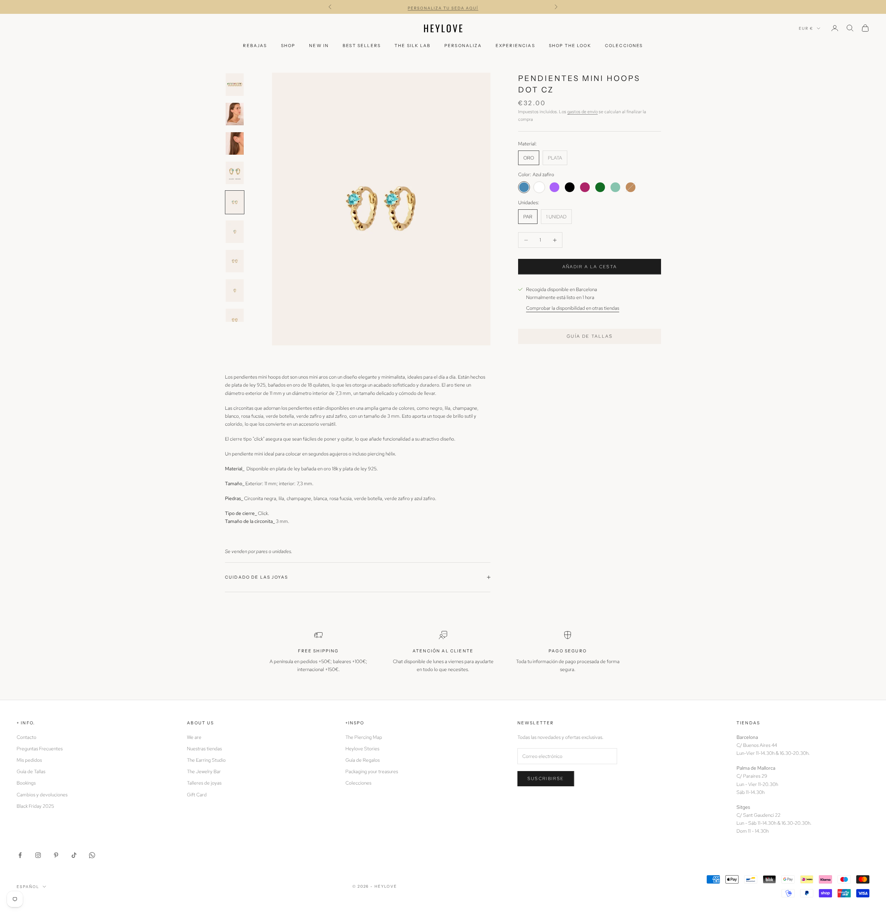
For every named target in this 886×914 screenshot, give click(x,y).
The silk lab (413, 45)
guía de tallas (590, 336)
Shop (288, 45)
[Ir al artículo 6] (234, 232)
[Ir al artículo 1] (234, 85)
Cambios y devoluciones (42, 794)
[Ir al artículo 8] (234, 290)
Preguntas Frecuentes (40, 748)
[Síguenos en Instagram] (38, 855)
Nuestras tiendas (204, 748)
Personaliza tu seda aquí (443, 6)
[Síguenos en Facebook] (20, 855)
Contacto (26, 737)
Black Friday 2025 (35, 806)
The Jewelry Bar (204, 771)
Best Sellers (362, 45)
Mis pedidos (29, 760)
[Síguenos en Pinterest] (56, 855)
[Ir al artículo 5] (234, 202)
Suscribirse (545, 778)
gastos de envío (582, 112)
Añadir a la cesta (589, 267)
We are (194, 737)
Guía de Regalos (362, 760)
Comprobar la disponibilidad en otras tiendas (572, 308)
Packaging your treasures (371, 771)
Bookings (26, 783)
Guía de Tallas (31, 771)
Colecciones (624, 45)
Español (28, 886)
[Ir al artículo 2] (234, 114)
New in (319, 45)
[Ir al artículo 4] (234, 173)
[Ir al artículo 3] (234, 143)
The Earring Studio (206, 760)
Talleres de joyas (204, 783)
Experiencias (515, 45)
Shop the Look (570, 45)
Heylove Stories (362, 748)
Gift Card (197, 794)
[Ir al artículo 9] (234, 320)
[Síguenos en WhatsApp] (92, 855)
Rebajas (255, 45)
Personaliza (463, 45)
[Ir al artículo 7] (234, 261)
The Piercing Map (363, 737)
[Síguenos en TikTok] (74, 855)
